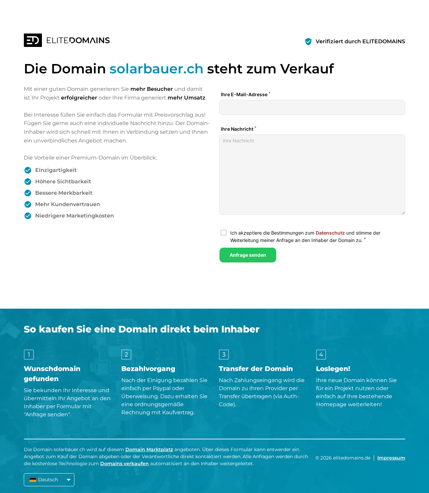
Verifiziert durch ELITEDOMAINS (360, 41)
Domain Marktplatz (149, 449)
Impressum (391, 458)
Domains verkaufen (124, 463)
